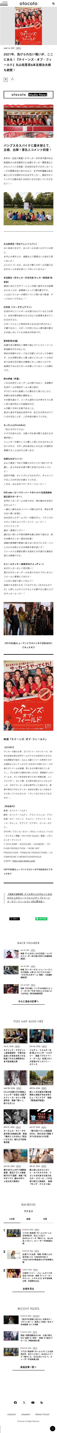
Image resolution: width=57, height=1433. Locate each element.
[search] (53, 4)
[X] (24, 1403)
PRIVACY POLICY (43, 1414)
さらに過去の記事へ (28, 1002)
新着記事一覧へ (28, 1367)
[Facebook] (15, 1403)
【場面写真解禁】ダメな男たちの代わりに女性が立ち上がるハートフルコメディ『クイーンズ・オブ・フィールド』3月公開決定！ (29, 898)
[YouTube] (33, 1403)
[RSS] (42, 1403)
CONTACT (11, 1414)
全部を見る (28, 1289)
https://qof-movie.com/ (24, 861)
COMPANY (25, 1414)
